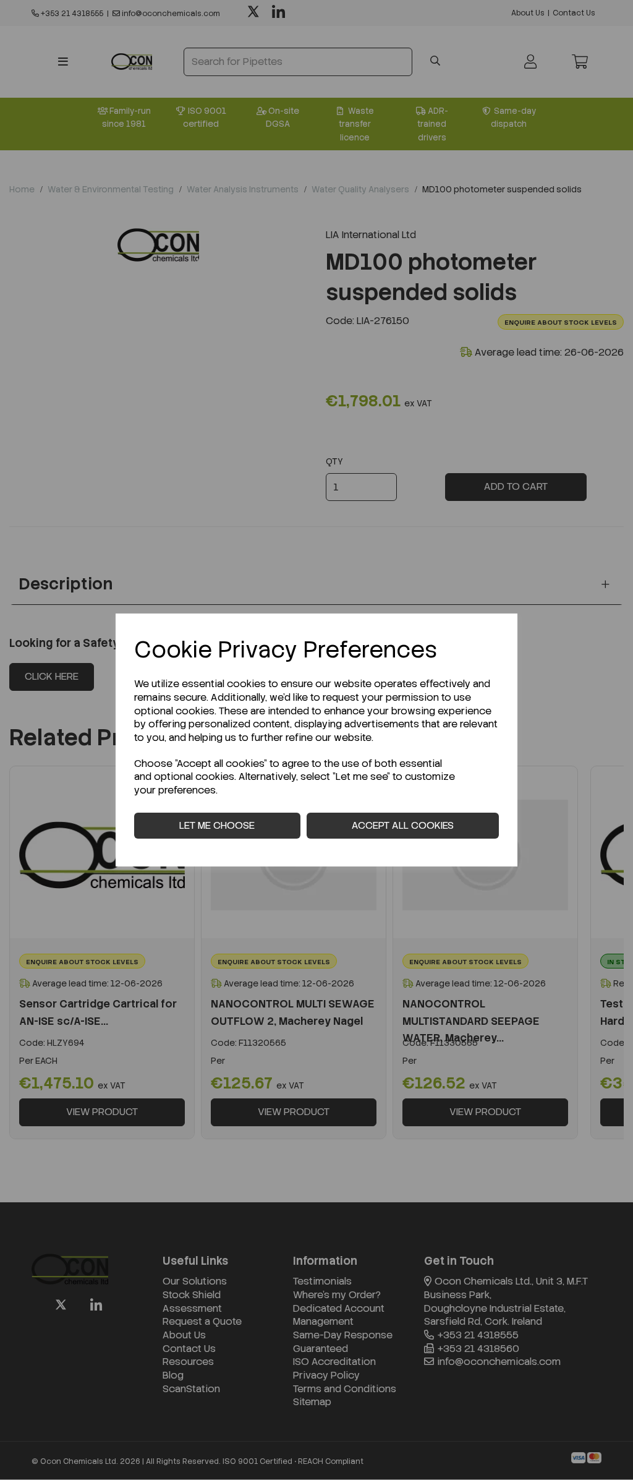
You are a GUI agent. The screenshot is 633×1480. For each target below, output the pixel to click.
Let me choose (217, 825)
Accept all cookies (403, 825)
